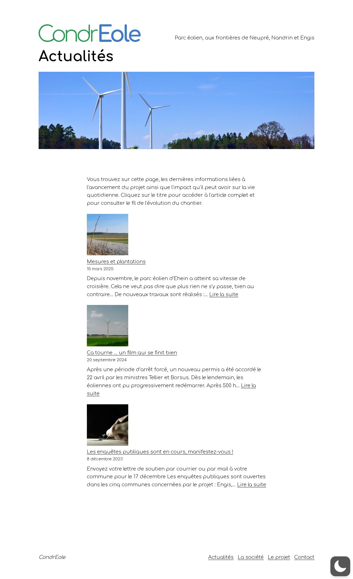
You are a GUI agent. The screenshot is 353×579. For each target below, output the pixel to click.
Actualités (221, 557)
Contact (304, 557)
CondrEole (52, 557)
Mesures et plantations (116, 261)
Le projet (279, 557)
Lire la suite (223, 294)
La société (251, 557)
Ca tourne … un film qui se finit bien (132, 352)
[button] (340, 566)
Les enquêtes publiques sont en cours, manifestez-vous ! (160, 452)
